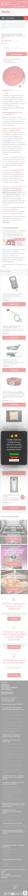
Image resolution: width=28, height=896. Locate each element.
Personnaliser (14, 460)
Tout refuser (14, 457)
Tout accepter (14, 454)
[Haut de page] (25, 893)
